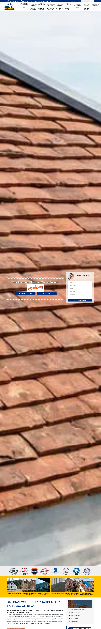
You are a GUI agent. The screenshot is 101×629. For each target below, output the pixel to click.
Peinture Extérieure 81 (41, 4)
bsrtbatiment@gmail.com (44, 1)
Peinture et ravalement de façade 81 (51, 4)
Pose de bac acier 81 (69, 4)
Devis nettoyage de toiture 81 (95, 4)
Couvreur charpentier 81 (24, 4)
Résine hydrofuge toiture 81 (60, 4)
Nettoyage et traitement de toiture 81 (33, 4)
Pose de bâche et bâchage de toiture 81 (86, 4)
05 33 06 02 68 (14, 1)
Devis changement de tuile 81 (24, 9)
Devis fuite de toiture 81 (50, 9)
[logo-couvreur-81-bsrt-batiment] (9, 6)
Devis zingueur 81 (68, 9)
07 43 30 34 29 (27, 1)
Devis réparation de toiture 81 (77, 9)
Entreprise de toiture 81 (41, 9)
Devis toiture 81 (59, 9)
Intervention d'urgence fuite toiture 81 (77, 4)
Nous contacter (47, 293)
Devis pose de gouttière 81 (33, 9)
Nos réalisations (25, 293)
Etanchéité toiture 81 (86, 9)
